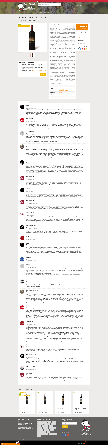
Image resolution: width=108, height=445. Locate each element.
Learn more (43, 74)
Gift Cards (78, 1)
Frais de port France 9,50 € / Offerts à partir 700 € (54, 1)
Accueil (20, 20)
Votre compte (79, 5)
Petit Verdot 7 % (62, 89)
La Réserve (25, 20)
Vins (40, 9)
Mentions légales (34, 439)
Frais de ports (58, 439)
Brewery (62, 9)
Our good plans (79, 9)
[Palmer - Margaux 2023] (27, 402)
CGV (38, 439)
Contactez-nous (87, 1)
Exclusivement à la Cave (46, 12)
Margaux (60, 92)
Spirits (55, 9)
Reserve (70, 9)
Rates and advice (24, 102)
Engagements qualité (26, 439)
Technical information (37, 102)
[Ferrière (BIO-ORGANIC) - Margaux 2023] (81, 402)
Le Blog (82, 1)
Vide (88, 5)
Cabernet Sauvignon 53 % (63, 90)
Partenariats (46, 439)
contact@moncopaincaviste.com (39, 70)
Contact (62, 439)
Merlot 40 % (61, 88)
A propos (19, 439)
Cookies (41, 439)
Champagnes (47, 9)
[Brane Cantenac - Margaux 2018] (63, 402)
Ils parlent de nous (52, 439)
